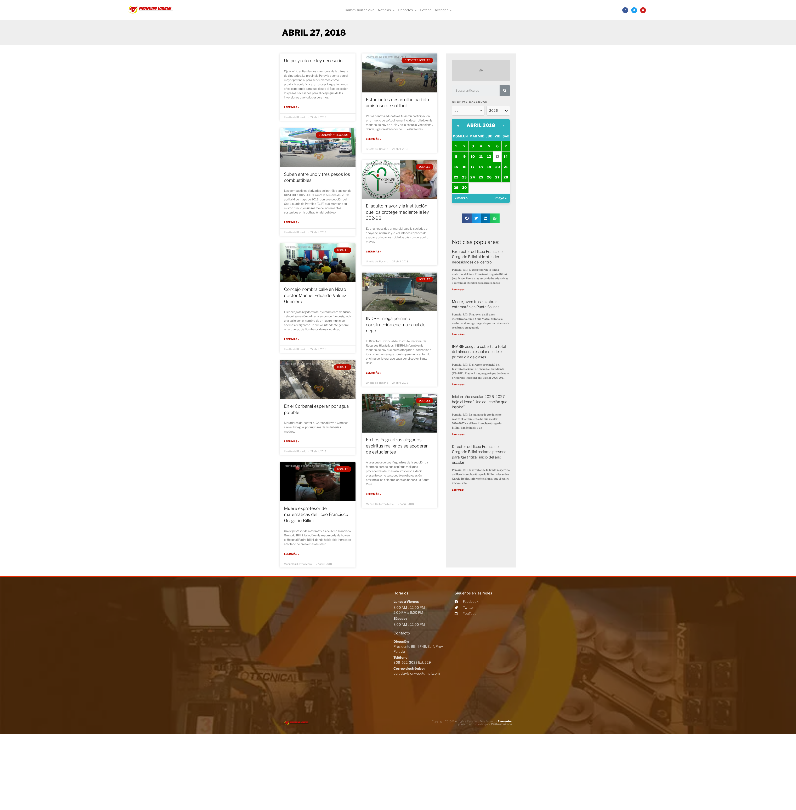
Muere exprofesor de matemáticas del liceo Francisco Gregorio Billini (316, 514)
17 (472, 167)
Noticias (384, 10)
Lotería (425, 10)
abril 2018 (481, 125)
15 (456, 167)
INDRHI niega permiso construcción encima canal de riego (395, 324)
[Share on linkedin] (485, 218)
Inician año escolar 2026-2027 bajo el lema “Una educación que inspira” (479, 401)
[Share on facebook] (467, 218)
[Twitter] (634, 10)
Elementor (505, 721)
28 (506, 177)
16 (464, 167)
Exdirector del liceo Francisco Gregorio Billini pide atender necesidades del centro (477, 256)
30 (464, 188)
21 (506, 167)
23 (464, 177)
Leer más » (291, 107)
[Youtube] (643, 10)
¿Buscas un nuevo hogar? (485, 724)
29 (456, 188)
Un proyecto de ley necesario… (315, 60)
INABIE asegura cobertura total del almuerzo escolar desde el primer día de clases (479, 351)
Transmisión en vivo (359, 10)
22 (456, 177)
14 (506, 157)
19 (489, 167)
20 (497, 167)
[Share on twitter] (476, 218)
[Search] (505, 90)
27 (497, 177)
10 (473, 157)
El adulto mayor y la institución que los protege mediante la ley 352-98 (397, 212)
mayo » (501, 198)
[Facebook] (625, 10)
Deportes (405, 10)
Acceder (441, 10)
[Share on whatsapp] (495, 218)
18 (481, 167)
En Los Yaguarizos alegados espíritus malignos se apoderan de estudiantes (397, 446)
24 (472, 177)
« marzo (461, 198)
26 (489, 177)
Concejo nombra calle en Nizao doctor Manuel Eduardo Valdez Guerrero (315, 295)
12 (489, 157)
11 (481, 157)
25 (481, 177)
